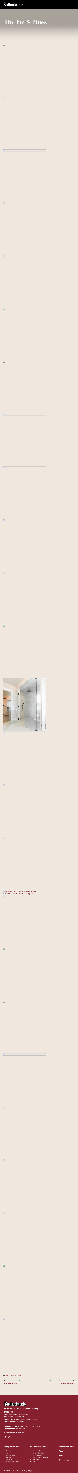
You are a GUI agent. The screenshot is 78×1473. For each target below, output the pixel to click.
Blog (61, 1455)
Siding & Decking (38, 1453)
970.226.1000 (8, 1412)
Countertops (10, 1455)
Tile (7, 1453)
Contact (62, 1460)
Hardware (9, 1459)
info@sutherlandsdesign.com (14, 1416)
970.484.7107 (21, 1428)
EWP (33, 1462)
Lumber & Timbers (38, 1451)
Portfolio (63, 1451)
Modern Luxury (67, 1383)
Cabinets (9, 1457)
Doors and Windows (13, 1462)
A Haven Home (10, 1383)
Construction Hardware (40, 1457)
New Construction (13, 1375)
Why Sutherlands (66, 1446)
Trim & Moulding (37, 1455)
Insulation (35, 1459)
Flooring (8, 1451)
